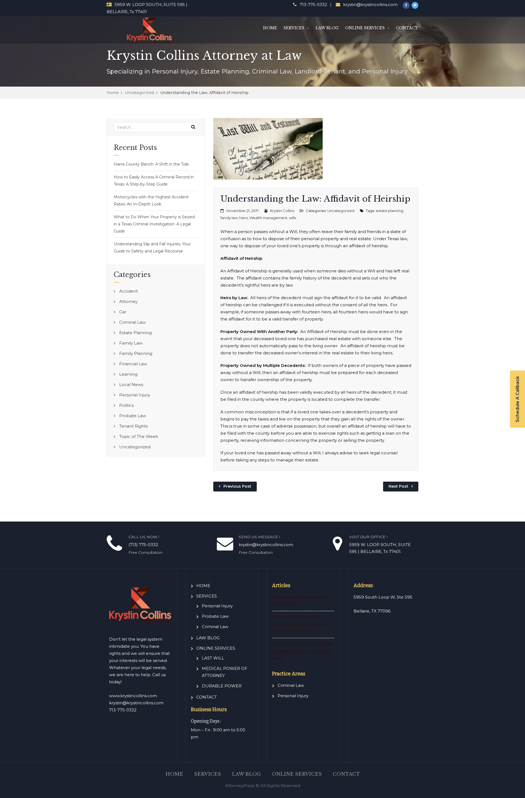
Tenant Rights (133, 426)
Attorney (128, 301)
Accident (128, 291)
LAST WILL (213, 658)
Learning (128, 374)
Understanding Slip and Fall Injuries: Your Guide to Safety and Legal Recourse (152, 248)
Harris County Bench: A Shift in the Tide (151, 164)
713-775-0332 (313, 4)
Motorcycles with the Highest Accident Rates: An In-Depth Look (151, 201)
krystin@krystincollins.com (370, 4)
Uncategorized (139, 92)
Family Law (130, 343)
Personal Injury (134, 394)
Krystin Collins (282, 210)
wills (292, 218)
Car (122, 311)
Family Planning (135, 353)
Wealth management (268, 218)
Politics (126, 405)
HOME (270, 27)
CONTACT (407, 27)
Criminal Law (132, 322)
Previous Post (237, 486)
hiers (243, 218)
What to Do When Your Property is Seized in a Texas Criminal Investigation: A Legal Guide (154, 224)
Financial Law (133, 363)
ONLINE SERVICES (365, 27)
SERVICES (294, 27)
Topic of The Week (138, 436)
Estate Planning (135, 332)
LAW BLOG (327, 27)
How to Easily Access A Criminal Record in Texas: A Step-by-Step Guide (154, 181)
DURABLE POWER (221, 685)
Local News (131, 384)
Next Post (398, 486)
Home (113, 92)
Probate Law (132, 415)
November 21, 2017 (242, 210)
